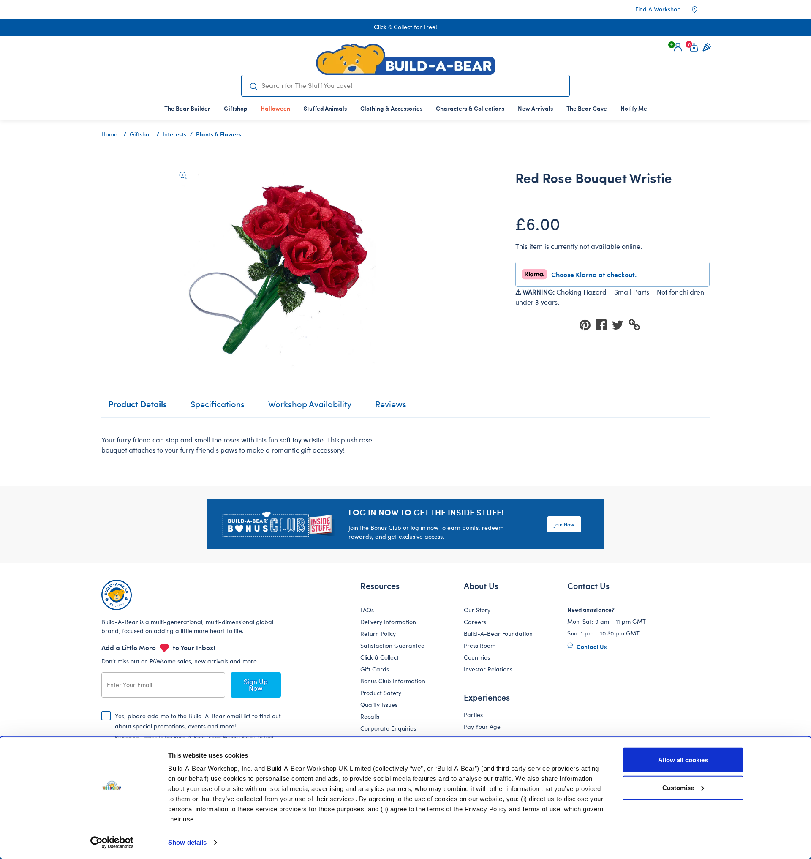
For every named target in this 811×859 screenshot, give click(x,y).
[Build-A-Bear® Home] (405, 59)
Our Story (477, 610)
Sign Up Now (256, 685)
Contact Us (591, 646)
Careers (475, 622)
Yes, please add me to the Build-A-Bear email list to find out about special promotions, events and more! (198, 733)
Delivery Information (388, 622)
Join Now (564, 524)
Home (109, 134)
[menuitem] (187, 108)
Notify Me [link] (633, 108)
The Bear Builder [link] (187, 108)
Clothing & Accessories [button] (391, 108)
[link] (275, 108)
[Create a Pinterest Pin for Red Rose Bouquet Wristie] (588, 324)
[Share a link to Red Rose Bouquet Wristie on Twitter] (620, 324)
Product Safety (380, 693)
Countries (477, 657)
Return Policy (378, 634)
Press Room (479, 645)
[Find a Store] (700, 9)
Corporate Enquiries (388, 728)
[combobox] (412, 85)
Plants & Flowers (218, 134)
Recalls (369, 716)
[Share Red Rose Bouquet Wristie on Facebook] (604, 324)
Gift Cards (374, 669)
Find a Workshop (658, 9)
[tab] (217, 407)
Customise (678, 787)
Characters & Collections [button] (470, 108)
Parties (473, 715)
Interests (174, 134)
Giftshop (141, 134)
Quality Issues (378, 705)
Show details (187, 842)
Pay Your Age (482, 727)
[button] (678, 47)
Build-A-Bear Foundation (498, 634)
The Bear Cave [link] (586, 108)
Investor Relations (488, 669)
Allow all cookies (683, 760)
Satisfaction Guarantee (392, 645)
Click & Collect (379, 657)
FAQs (367, 610)
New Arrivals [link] (535, 108)
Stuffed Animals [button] (325, 108)
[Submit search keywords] (253, 86)
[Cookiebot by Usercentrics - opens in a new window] (112, 842)
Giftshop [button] (235, 108)
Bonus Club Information (392, 681)
